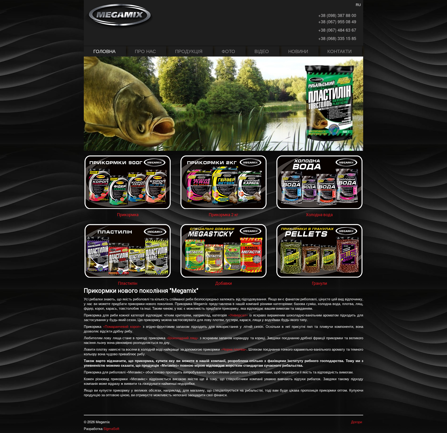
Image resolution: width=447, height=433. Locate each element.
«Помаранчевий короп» (122, 326)
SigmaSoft (111, 428)
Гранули (319, 283)
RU (358, 4)
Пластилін (127, 283)
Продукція (188, 51)
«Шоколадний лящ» (182, 337)
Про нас (145, 51)
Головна (104, 51)
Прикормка (128, 214)
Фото (228, 51)
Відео (261, 51)
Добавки (223, 283)
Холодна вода (319, 214)
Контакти (339, 51)
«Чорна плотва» (234, 349)
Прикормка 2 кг (223, 214)
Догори (356, 421)
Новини (298, 51)
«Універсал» (238, 314)
